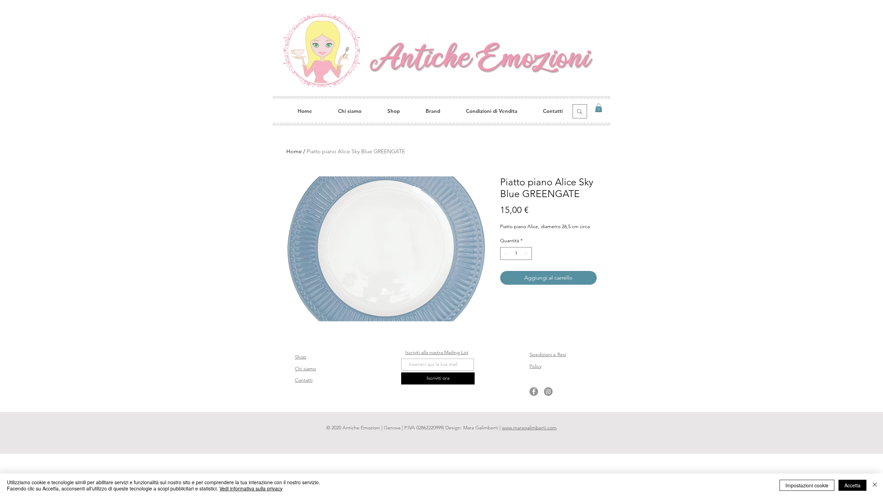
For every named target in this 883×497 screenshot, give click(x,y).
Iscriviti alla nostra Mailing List (436, 352)
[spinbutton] (516, 253)
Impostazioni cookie (807, 485)
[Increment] (526, 253)
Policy (535, 366)
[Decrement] (505, 253)
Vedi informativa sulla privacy (250, 488)
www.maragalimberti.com (529, 428)
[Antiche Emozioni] (533, 391)
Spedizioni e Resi (547, 354)
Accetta (852, 485)
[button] (598, 108)
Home (294, 151)
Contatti (303, 380)
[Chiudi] (875, 485)
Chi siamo (305, 369)
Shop (300, 357)
